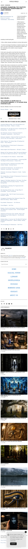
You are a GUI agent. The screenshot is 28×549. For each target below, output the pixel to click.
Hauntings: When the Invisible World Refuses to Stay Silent (13, 372)
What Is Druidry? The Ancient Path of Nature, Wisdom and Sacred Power (13, 419)
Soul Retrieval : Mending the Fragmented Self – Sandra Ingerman (12, 186)
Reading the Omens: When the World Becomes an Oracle (13, 327)
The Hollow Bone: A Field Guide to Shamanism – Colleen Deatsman (12, 146)
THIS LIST (10, 255)
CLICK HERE (22, 257)
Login (11, 109)
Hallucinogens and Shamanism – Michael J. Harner (13, 149)
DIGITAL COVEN (14, 273)
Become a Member (4, 109)
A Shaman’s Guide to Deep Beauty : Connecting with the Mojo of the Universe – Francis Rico (14, 160)
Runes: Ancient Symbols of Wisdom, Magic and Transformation (11, 396)
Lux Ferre (3, 351)
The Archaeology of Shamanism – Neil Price (11, 224)
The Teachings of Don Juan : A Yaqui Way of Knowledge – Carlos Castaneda (12, 190)
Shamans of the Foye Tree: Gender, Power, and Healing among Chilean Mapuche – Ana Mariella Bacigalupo (12, 215)
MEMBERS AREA (14, 288)
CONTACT (14, 292)
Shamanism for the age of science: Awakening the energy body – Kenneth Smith (13, 129)
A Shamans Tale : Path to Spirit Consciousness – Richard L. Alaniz (13, 195)
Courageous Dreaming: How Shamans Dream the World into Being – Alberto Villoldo (13, 199)
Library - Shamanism (5, 5)
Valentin (6, 12)
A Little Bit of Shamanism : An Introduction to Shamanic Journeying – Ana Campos (12, 168)
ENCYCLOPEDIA (14, 280)
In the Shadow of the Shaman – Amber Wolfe (12, 156)
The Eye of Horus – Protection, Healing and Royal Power (13, 508)
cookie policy (13, 540)
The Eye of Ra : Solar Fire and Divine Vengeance (11, 441)
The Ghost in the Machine (6, 530)
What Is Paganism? (5, 463)
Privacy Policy (3, 542)
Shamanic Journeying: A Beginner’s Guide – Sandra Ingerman (13, 172)
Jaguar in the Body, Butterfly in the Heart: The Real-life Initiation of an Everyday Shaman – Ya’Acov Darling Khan (14, 181)
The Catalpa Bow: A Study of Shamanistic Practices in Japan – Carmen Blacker (14, 177)
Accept (13, 543)
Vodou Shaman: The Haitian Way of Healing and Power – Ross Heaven (12, 142)
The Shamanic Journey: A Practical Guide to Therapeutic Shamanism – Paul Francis (11, 133)
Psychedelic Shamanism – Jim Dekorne (10, 202)
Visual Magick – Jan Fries (7, 205)
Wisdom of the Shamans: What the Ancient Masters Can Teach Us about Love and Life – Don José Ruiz (14, 153)
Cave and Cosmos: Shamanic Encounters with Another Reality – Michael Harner (12, 164)
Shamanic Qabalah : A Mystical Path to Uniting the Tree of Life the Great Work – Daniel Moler (13, 137)
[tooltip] (1, 229)
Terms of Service (3, 540)
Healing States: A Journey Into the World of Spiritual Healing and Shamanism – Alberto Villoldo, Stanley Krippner (13, 220)
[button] (26, 264)
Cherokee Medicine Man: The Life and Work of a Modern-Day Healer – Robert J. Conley (12, 125)
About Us (14, 295)
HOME (14, 269)
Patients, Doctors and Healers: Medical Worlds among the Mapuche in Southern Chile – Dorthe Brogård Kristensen (14, 209)
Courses (14, 284)
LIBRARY (14, 277)
